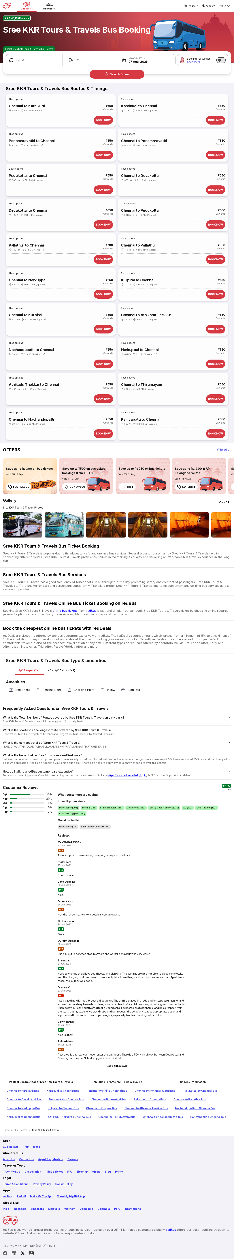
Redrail (21, 1196)
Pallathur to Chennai (26, 245)
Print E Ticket (54, 1171)
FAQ (69, 1171)
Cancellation (32, 1171)
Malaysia (54, 1208)
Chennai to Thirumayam (141, 384)
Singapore (37, 1208)
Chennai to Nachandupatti (31, 419)
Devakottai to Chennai (28, 210)
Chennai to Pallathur (138, 245)
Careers (72, 1159)
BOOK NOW (103, 120)
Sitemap (82, 1171)
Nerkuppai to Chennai (139, 350)
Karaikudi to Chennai (139, 106)
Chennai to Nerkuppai (27, 280)
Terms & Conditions (16, 1184)
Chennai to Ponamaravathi (144, 141)
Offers (96, 1171)
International (133, 1208)
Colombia (103, 1208)
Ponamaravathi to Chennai (32, 141)
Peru (117, 1208)
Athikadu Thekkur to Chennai (34, 384)
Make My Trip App (41, 1196)
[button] (34, 60)
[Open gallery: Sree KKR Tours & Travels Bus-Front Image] (22, 525)
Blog (108, 1171)
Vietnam (69, 1208)
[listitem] (9, 463)
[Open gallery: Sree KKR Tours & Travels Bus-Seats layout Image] (106, 525)
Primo (119, 1171)
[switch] (221, 60)
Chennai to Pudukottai (140, 210)
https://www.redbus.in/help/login (126, 775)
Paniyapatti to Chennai (140, 419)
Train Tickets (31, 1146)
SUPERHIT (188, 486)
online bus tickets (65, 610)
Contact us (26, 1159)
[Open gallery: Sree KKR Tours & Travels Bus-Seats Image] (189, 525)
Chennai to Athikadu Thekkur (146, 315)
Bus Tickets (10, 1146)
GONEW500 (77, 486)
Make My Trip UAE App (71, 1196)
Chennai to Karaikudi (27, 106)
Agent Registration (50, 1159)
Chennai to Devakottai (140, 175)
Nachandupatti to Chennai (31, 350)
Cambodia (86, 1208)
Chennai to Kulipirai (25, 315)
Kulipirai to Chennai (137, 280)
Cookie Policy (64, 1184)
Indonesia (20, 1208)
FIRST (129, 486)
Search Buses (120, 74)
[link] (30, 476)
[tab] (29, 670)
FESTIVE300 (21, 486)
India (6, 1208)
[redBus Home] (7, 6)
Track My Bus (11, 1171)
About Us (9, 1159)
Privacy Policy (42, 1184)
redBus (91, 610)
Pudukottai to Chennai (28, 175)
